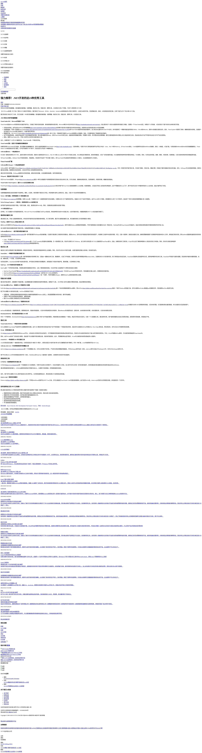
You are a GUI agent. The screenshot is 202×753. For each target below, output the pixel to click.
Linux (9, 469)
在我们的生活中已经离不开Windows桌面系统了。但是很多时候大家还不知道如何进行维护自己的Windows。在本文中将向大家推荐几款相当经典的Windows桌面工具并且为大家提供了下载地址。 (54, 425)
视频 (5, 79)
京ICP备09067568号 (11, 712)
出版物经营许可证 (11, 721)
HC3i (13, 678)
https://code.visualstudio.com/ (64, 146)
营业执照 (3, 721)
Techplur (17, 678)
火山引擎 (99, 728)
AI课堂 (2, 17)
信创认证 (14, 24)
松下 (2, 600)
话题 (5, 81)
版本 (7, 562)
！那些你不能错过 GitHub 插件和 (14, 452)
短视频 (14, 22)
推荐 (8, 553)
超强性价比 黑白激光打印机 (11, 501)
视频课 (2, 22)
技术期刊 (6, 85)
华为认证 (19, 24)
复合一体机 (4, 553)
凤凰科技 (18, 728)
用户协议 (6, 702)
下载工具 (6, 479)
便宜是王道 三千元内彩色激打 (11, 564)
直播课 (18, 22)
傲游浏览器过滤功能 (9, 602)
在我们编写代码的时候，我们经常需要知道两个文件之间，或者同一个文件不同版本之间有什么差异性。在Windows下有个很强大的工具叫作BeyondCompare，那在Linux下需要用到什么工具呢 (54, 556)
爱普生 (2, 531)
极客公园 (67, 728)
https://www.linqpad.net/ (12, 365)
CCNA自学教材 (8, 441)
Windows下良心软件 (9, 462)
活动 (5, 86)
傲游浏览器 (4, 609)
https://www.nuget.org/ (10, 199)
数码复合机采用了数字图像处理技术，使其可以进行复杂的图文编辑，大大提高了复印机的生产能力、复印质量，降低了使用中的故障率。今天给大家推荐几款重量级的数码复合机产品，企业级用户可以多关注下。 (60, 547)
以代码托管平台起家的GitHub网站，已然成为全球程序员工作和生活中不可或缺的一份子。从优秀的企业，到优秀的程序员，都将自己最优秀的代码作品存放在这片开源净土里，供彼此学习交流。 (55, 454)
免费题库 (41, 24)
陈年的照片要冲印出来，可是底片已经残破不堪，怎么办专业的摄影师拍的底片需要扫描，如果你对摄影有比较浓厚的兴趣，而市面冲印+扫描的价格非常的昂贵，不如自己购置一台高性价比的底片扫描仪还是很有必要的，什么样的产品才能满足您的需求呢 (72, 526)
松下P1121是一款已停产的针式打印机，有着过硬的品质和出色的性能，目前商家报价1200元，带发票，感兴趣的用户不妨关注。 (36, 594)
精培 (11, 686)
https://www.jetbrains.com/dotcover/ (15, 349)
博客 (2, 3)
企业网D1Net (86, 728)
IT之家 (59, 728)
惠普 (2, 543)
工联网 (63, 728)
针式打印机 (6, 600)
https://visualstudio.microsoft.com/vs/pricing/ (89, 124)
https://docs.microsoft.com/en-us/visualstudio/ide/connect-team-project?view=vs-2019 (48, 129)
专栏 (12, 28)
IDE (4, 414)
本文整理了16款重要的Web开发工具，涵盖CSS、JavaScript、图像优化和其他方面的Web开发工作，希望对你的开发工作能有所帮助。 (37, 585)
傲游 (8, 609)
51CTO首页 (4, 1)
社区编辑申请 (4, 91)
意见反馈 (6, 698)
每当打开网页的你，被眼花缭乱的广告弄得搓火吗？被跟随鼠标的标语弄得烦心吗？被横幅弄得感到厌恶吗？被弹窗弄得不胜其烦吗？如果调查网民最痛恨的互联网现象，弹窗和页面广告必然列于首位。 (57, 604)
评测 (8, 619)
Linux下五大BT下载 (10, 471)
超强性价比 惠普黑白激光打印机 (12, 533)
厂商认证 (24, 24)
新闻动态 (6, 695)
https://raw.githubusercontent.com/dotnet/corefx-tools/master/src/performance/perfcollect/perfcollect (31, 288)
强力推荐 (11, 479)
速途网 (46, 728)
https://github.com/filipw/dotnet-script (16, 380)
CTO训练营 (21, 686)
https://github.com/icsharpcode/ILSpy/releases (18, 241)
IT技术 (29, 24)
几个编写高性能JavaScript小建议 (13, 491)
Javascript (3, 499)
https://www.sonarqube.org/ (14, 256)
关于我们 (6, 693)
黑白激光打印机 (5, 511)
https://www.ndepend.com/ (27, 179)
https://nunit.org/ (8, 333)
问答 (7, 28)
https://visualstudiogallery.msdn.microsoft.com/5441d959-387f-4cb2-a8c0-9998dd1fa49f (40, 271)
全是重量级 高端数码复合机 (11, 545)
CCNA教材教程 (7, 432)
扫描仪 (6, 531)
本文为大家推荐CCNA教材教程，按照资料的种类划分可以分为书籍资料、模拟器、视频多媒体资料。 (29, 434)
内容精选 (6, 77)
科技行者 (28, 728)
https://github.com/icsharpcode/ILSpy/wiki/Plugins (16, 243)
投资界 (92, 728)
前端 (9, 499)
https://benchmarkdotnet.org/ (29, 317)
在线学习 (3, 26)
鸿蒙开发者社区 (5, 15)
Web (7, 499)
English (6, 700)
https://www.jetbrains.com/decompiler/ (14, 234)
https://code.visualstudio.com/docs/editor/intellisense (43, 127)
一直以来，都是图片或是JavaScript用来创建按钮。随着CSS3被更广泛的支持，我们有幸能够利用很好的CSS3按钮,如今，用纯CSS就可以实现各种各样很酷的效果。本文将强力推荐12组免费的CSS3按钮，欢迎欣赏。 (60, 483)
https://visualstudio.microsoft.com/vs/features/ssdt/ (34, 133)
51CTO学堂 (7, 686)
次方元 (95, 728)
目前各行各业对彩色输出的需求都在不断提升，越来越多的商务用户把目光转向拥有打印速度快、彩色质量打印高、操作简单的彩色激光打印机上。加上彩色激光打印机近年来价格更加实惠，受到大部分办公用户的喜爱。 (62, 566)
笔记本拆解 (4, 619)
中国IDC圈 (80, 728)
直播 (14, 28)
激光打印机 (4, 522)
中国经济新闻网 (52, 728)
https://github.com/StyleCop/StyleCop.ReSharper (26, 275)
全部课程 (3, 24)
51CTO (17, 412)
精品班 (2, 7)
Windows (3, 430)
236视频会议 (73, 728)
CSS (5, 488)
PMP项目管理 (35, 24)
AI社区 (6, 83)
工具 (5, 562)
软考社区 (3, 9)
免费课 (2, 11)
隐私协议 (6, 704)
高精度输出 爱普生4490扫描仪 (11, 524)
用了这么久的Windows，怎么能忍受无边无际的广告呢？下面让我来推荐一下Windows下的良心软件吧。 (29, 464)
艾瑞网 (37, 728)
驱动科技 (23, 728)
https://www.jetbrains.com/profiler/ (14, 304)
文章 (2, 28)
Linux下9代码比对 (11, 554)
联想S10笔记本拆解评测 (10, 611)
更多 (8, 645)
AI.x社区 (26, 682)
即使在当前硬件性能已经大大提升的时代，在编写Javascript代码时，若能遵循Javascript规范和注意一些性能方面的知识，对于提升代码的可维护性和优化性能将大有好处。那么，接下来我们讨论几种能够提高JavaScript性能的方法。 (64, 493)
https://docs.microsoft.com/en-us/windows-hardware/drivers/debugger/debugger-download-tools (39, 225)
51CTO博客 (7, 682)
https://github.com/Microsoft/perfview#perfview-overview (97, 288)
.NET (2, 414)
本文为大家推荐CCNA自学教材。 (10, 443)
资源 (4, 28)
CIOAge (10, 678)
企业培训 (3, 13)
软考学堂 (22, 22)
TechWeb (33, 728)
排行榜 (10, 22)
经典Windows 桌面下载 (11, 423)
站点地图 (6, 697)
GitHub (2, 460)
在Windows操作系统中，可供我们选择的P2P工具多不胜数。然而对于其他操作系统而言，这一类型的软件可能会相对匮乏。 (35, 473)
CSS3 (2, 488)
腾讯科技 (8, 728)
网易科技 (13, 728)
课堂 (9, 28)
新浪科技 (3, 728)
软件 (2, 469)
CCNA (11, 440)
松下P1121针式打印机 (9, 592)
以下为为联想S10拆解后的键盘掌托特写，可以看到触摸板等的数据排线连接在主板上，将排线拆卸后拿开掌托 (31, 613)
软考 (11, 24)
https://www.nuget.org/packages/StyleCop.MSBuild (27, 273)
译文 (2, 102)
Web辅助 (9, 583)
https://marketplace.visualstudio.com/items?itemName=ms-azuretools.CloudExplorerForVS (31, 185)
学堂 (2, 5)
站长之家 (42, 728)
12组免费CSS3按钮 (9, 481)
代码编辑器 (9, 414)
